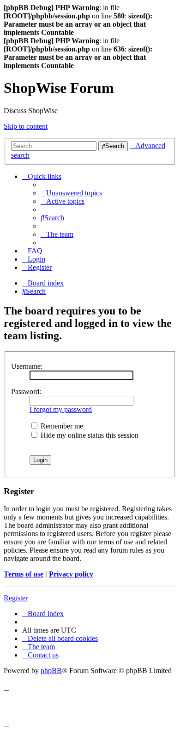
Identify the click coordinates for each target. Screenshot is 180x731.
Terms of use (23, 574)
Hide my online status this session (88, 435)
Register (16, 598)
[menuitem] (71, 193)
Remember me (61, 426)
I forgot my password (61, 409)
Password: (26, 391)
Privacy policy (71, 574)
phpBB (51, 670)
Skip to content (26, 126)
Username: (26, 366)
